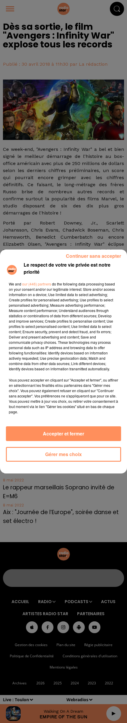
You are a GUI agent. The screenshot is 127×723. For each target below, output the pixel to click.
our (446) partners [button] (36, 283)
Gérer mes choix (63, 454)
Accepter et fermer (63, 433)
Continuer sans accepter (93, 255)
